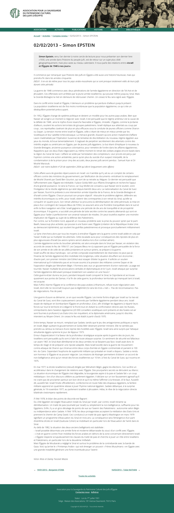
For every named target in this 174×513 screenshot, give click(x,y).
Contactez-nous (83, 492)
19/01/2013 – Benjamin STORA (50, 470)
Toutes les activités (87, 476)
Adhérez (95, 492)
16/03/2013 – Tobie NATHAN (124, 470)
